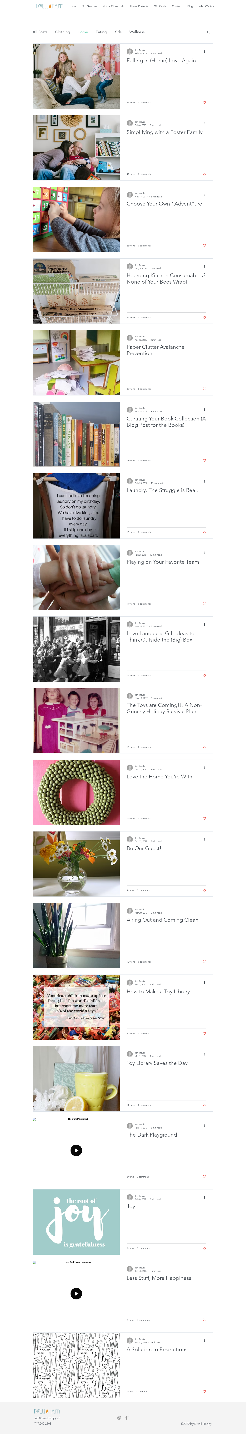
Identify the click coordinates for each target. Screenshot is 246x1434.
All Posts (40, 32)
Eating (101, 32)
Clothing (62, 32)
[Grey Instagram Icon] (119, 1418)
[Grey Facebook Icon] (126, 1418)
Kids (118, 32)
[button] (208, 32)
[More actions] (205, 51)
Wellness (137, 32)
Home (83, 32)
